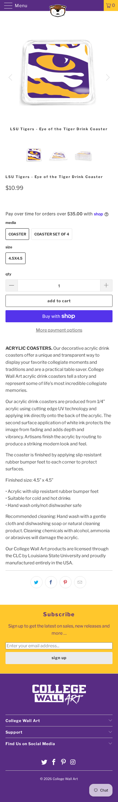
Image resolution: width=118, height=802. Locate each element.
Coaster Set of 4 (51, 234)
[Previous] (11, 77)
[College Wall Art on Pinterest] (64, 762)
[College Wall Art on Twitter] (44, 762)
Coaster (17, 234)
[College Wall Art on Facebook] (54, 762)
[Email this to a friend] (80, 582)
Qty (8, 274)
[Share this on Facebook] (51, 582)
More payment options (59, 330)
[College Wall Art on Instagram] (73, 762)
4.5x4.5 (16, 258)
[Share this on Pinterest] (66, 582)
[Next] (107, 77)
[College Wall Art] (59, 5)
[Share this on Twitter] (36, 582)
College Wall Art (65, 779)
